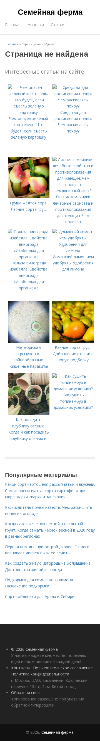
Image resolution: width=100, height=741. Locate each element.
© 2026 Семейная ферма (34, 649)
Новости (36, 24)
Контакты (20, 667)
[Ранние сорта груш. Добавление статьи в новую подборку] (73, 341)
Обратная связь (26, 692)
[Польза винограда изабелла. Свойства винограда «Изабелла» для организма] (28, 256)
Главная (13, 24)
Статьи (57, 24)
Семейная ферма (50, 11)
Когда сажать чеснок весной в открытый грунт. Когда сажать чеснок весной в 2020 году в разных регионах (50, 530)
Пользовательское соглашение (63, 667)
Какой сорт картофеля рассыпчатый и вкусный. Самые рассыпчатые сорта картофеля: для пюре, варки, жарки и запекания (50, 490)
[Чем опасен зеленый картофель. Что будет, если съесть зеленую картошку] (28, 112)
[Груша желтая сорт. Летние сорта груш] (28, 196)
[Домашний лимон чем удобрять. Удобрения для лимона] (73, 250)
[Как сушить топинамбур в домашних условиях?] (73, 388)
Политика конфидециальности (40, 674)
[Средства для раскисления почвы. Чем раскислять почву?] (73, 106)
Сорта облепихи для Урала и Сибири (39, 596)
